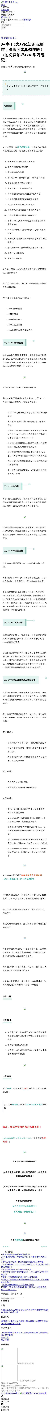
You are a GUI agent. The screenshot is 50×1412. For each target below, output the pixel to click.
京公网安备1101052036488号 (34, 1393)
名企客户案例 (7, 1335)
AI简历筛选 (20, 1310)
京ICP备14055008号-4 (10, 1393)
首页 (3, 5)
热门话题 (5, 38)
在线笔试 (11, 1310)
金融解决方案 (34, 1321)
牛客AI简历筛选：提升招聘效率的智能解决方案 (22, 1262)
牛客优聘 (38, 1310)
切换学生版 (6, 17)
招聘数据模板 (16, 1333)
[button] (25, 7)
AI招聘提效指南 (29, 1333)
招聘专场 (7, 1312)
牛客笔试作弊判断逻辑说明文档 (16, 1254)
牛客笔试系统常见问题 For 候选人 (16, 1270)
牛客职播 (14, 1312)
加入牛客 (5, 1340)
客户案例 (5, 10)
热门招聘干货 (42, 1333)
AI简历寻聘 (29, 1310)
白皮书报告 (6, 1333)
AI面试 (4, 1310)
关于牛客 (5, 1338)
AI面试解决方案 (14, 1324)
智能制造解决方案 (20, 1321)
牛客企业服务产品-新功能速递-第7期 (18, 1285)
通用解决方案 (7, 1321)
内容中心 (13, 38)
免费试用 (27, 20)
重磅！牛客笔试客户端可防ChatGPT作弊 (19, 1277)
